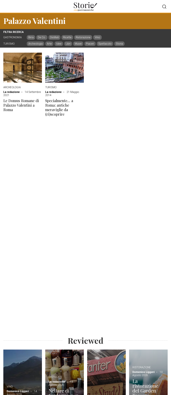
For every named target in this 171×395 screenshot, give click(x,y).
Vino (10, 386)
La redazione (11, 92)
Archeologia (12, 87)
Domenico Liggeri (18, 391)
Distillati (55, 377)
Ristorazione (141, 367)
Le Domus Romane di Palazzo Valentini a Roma (21, 105)
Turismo (51, 87)
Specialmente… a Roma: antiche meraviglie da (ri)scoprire (59, 107)
